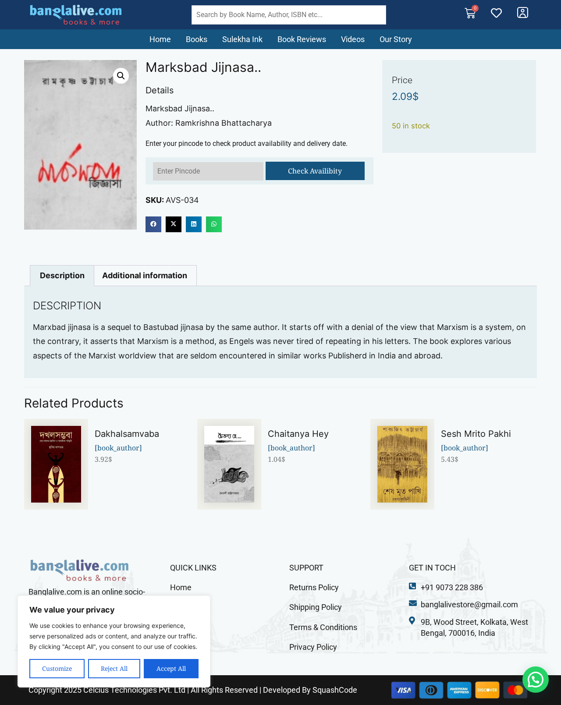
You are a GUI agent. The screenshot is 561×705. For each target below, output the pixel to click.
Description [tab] (62, 275)
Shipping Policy (315, 607)
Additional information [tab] (144, 275)
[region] (114, 641)
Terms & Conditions (323, 627)
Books (196, 39)
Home (160, 39)
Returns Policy (314, 587)
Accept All (171, 668)
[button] (121, 76)
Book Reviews (301, 39)
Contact (184, 627)
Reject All (114, 668)
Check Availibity (315, 171)
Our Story (396, 39)
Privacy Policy (313, 647)
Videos (353, 39)
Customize (57, 668)
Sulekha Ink (242, 39)
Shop (179, 607)
